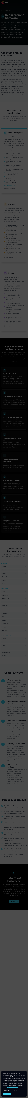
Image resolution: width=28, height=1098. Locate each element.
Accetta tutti (7, 1093)
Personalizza (7, 1090)
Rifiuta (15, 1090)
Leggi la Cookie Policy (12, 1087)
